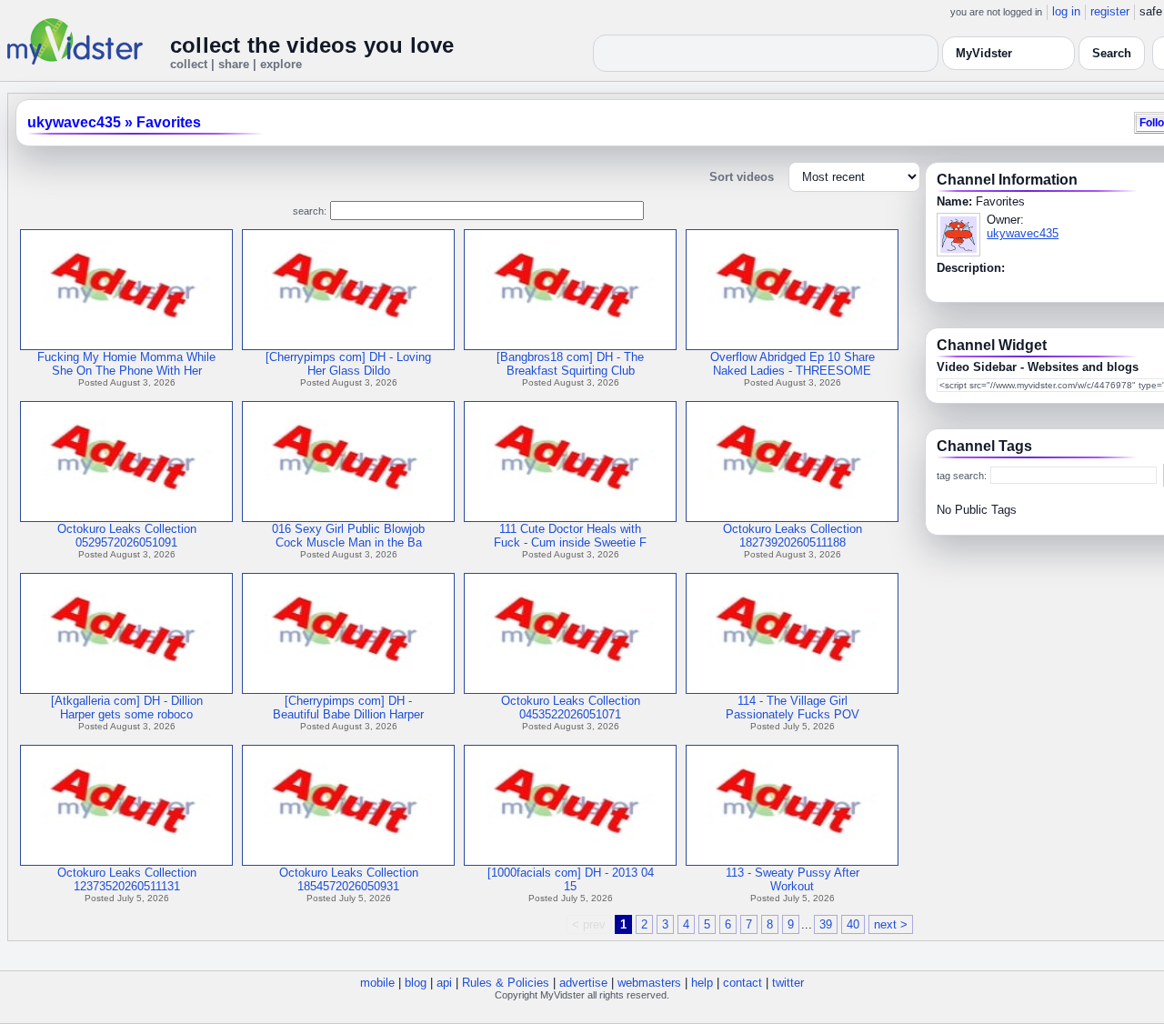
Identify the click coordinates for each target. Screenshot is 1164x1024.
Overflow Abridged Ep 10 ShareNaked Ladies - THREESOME (792, 363)
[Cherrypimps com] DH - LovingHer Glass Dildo (348, 363)
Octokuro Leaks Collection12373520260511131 (126, 879)
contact (742, 982)
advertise (583, 982)
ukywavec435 (74, 122)
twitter (788, 982)
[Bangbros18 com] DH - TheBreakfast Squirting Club (570, 363)
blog (415, 982)
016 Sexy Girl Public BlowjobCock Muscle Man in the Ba (348, 535)
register (1109, 11)
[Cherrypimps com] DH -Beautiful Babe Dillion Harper (348, 707)
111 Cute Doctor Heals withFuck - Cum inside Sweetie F (570, 535)
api (444, 982)
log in (1066, 11)
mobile (377, 982)
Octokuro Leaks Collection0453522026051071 (570, 707)
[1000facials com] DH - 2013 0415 (570, 879)
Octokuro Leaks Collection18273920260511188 (792, 535)
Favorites (168, 122)
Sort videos (741, 177)
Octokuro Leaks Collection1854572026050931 (348, 879)
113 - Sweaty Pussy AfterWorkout (792, 879)
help (702, 982)
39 (825, 924)
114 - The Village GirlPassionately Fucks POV (792, 707)
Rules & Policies (505, 982)
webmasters (649, 982)
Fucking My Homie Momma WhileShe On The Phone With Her (126, 363)
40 (853, 924)
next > (891, 924)
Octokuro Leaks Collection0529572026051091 (126, 535)
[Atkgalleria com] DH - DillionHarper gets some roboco (127, 707)
